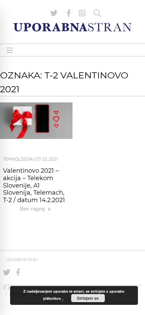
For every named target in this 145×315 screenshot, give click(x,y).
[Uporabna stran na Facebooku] (68, 13)
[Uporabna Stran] (72, 27)
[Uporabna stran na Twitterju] (54, 13)
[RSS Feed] (82, 13)
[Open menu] (9, 50)
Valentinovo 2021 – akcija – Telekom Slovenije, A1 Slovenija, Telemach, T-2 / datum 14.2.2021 (34, 185)
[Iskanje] (97, 13)
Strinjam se (88, 298)
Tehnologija (18, 159)
